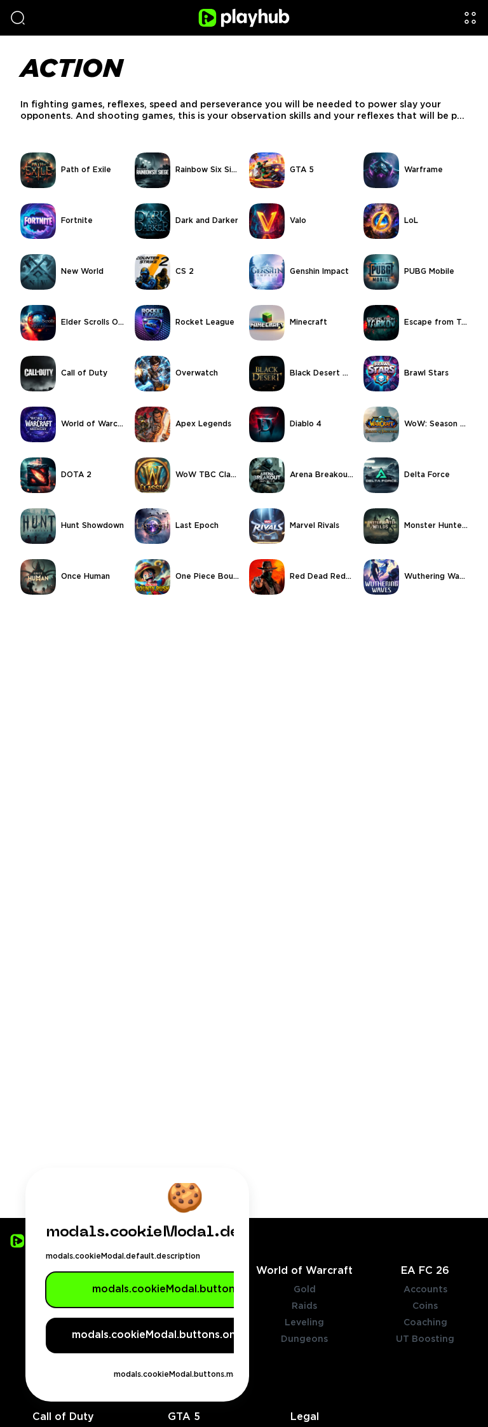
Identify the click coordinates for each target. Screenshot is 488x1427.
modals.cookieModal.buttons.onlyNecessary (185, 1335)
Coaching (425, 1323)
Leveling (304, 1323)
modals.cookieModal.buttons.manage (185, 1374)
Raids (304, 1306)
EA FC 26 (425, 1271)
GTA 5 (184, 1417)
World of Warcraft (304, 1271)
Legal (304, 1417)
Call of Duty (63, 1417)
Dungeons (304, 1339)
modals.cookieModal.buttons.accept (185, 1289)
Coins (425, 1306)
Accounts (425, 1290)
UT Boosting (425, 1339)
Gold (305, 1290)
